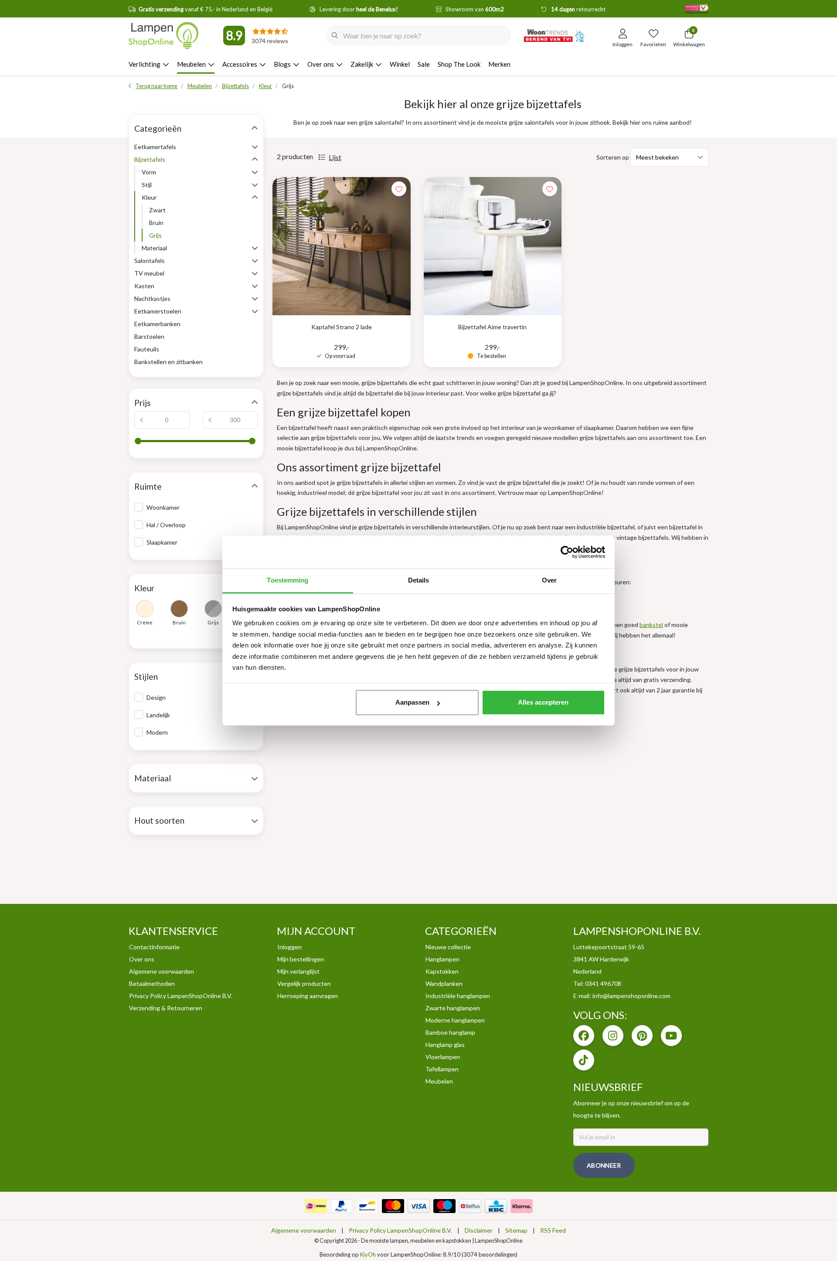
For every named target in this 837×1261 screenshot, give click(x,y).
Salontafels (149, 260)
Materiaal (154, 248)
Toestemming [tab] (287, 580)
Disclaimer (479, 1230)
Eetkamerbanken (157, 323)
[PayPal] (341, 1206)
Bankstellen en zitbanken (168, 361)
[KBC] (496, 1206)
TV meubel (149, 273)
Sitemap (516, 1230)
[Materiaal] (255, 248)
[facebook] (583, 1035)
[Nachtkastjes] (255, 298)
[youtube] (671, 1035)
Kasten (144, 286)
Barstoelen (149, 336)
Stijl (147, 184)
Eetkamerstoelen (157, 311)
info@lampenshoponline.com (631, 995)
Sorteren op (612, 157)
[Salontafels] (255, 260)
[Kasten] (255, 286)
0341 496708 (603, 983)
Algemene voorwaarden (303, 1230)
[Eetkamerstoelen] (255, 311)
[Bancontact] (367, 1206)
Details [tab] (418, 580)
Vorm (149, 172)
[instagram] (612, 1035)
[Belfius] (470, 1206)
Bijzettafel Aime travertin (492, 327)
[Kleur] (255, 197)
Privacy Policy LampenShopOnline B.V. (400, 1230)
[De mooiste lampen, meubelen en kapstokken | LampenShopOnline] (163, 35)
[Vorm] (255, 172)
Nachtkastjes (152, 298)
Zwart (157, 210)
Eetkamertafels (155, 146)
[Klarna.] (521, 1206)
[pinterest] (642, 1035)
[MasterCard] (393, 1206)
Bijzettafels (149, 159)
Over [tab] (549, 580)
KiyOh (368, 1254)
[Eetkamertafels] (255, 146)
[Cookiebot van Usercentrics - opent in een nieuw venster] (567, 552)
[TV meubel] (255, 273)
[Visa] (419, 1206)
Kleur (149, 197)
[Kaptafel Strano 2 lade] (341, 246)
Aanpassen (412, 702)
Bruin (156, 222)
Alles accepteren (543, 702)
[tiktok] (583, 1060)
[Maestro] (444, 1206)
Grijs (155, 235)
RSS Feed (553, 1230)
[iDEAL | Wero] (316, 1206)
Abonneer (604, 1165)
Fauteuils (146, 349)
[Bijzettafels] (255, 159)
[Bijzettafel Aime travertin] (493, 246)
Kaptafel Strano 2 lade (341, 327)
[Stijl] (255, 184)
